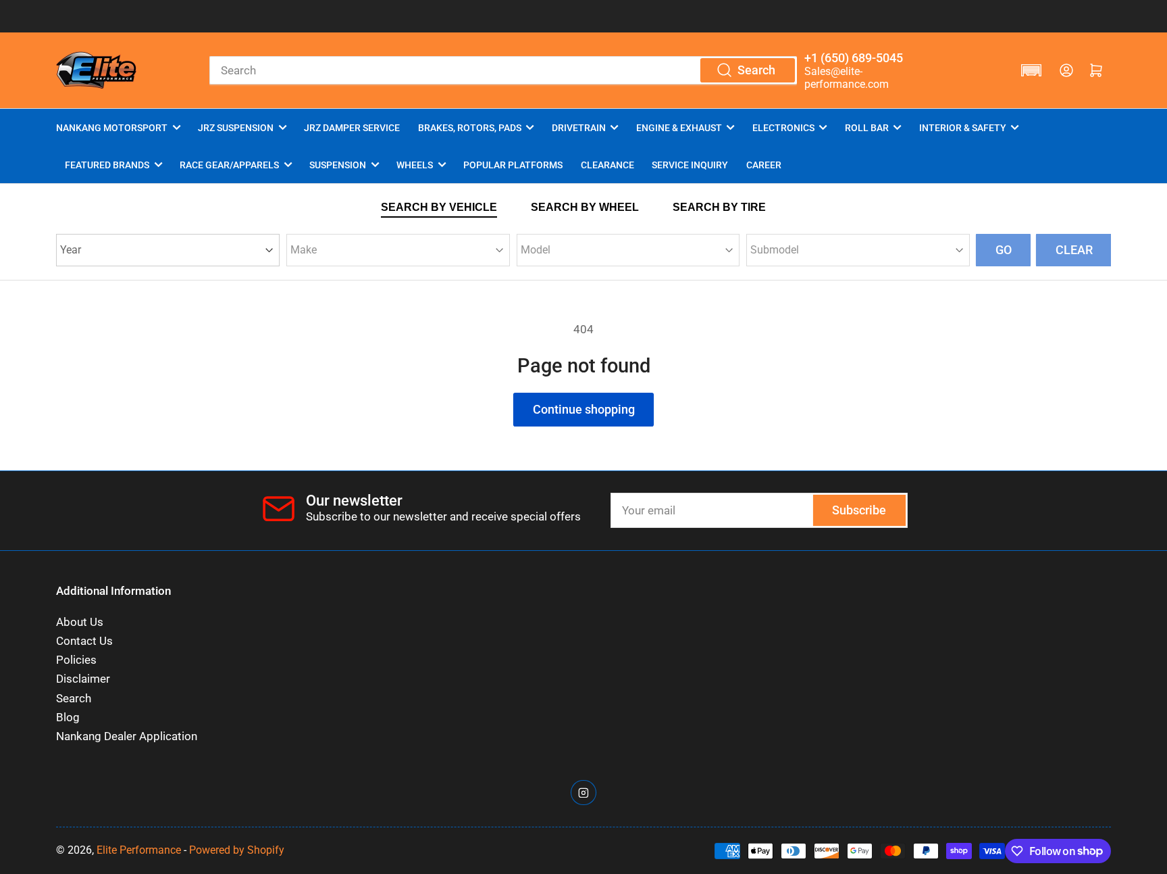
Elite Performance (139, 850)
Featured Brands (107, 165)
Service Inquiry (690, 165)
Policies (76, 660)
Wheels (414, 165)
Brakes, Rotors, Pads (469, 127)
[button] (1031, 70)
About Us (79, 622)
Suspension (337, 165)
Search (73, 698)
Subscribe (859, 510)
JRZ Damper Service (352, 127)
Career (763, 165)
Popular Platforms (513, 165)
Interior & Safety (962, 127)
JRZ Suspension (236, 127)
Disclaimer (83, 679)
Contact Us (84, 641)
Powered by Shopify (236, 850)
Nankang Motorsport (111, 127)
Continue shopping (584, 409)
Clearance (607, 165)
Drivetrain (579, 127)
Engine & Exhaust (679, 127)
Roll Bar (867, 127)
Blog (68, 717)
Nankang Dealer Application (126, 736)
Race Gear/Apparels (229, 165)
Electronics (783, 127)
